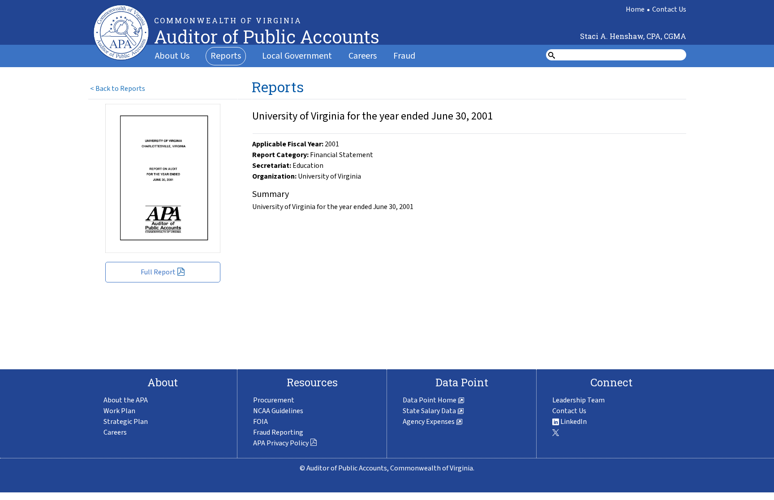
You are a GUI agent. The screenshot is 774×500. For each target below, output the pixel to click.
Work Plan (119, 411)
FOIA (260, 422)
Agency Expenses (429, 422)
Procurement (273, 400)
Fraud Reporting (278, 432)
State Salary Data (430, 411)
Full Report (158, 272)
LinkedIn (573, 422)
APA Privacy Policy (281, 443)
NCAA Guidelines (278, 411)
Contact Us (669, 9)
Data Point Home (430, 400)
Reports (226, 56)
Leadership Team (578, 400)
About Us (172, 56)
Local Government (297, 56)
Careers (362, 56)
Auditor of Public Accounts (266, 36)
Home (635, 9)
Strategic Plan (125, 422)
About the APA (125, 400)
